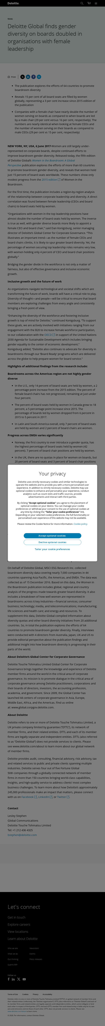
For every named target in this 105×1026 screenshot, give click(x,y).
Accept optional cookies (52, 535)
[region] (52, 513)
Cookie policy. (81, 523)
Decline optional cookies (52, 542)
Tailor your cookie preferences (52, 549)
